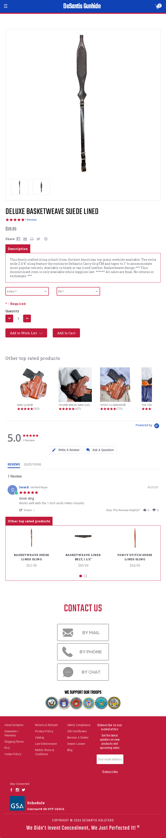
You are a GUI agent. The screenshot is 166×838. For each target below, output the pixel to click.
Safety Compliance (79, 725)
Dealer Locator (76, 744)
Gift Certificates (77, 731)
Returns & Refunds (46, 725)
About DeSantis (14, 725)
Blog (69, 750)
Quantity (12, 311)
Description (18, 249)
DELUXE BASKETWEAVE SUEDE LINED (52, 212)
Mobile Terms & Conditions (44, 752)
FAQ (7, 748)
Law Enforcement (46, 744)
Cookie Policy (12, 754)
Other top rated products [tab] (29, 521)
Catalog (39, 737)
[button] (27, 510)
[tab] (66, 450)
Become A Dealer (78, 737)
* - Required (15, 304)
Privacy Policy (44, 731)
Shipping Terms (14, 741)
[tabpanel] (31, 550)
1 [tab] (80, 576)
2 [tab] (85, 576)
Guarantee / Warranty (11, 733)
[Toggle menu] (6, 6)
